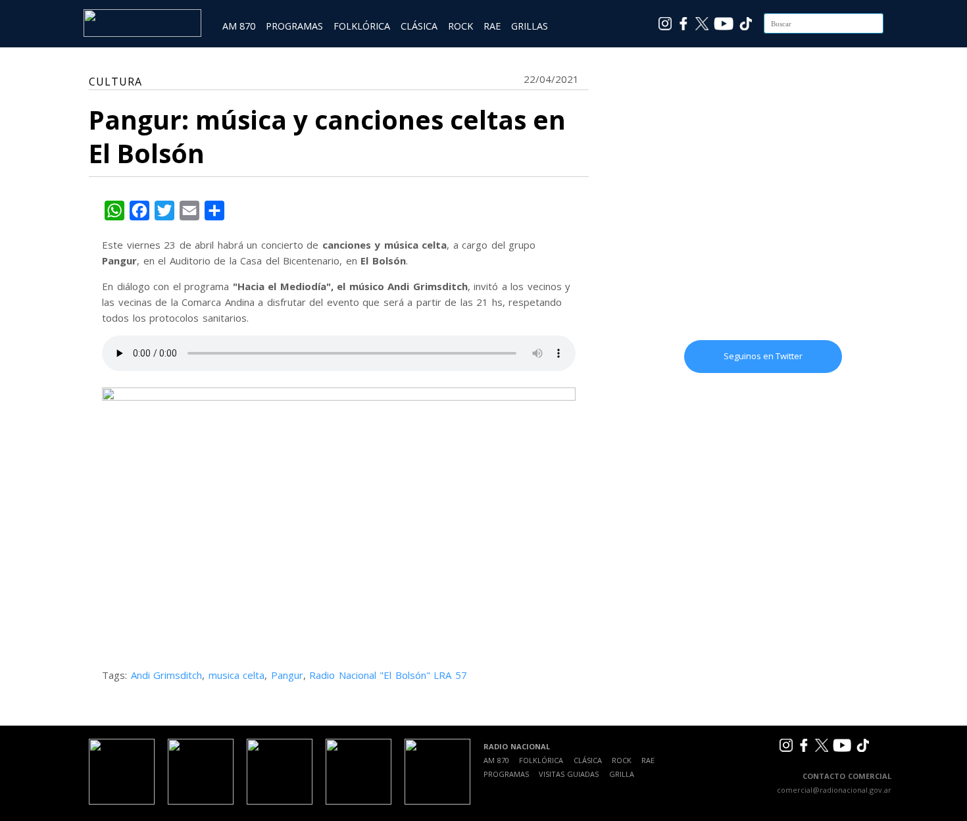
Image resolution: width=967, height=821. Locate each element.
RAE (492, 26)
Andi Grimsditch (167, 675)
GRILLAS (529, 26)
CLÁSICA (419, 26)
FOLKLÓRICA (362, 26)
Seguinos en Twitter (763, 356)
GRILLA (621, 774)
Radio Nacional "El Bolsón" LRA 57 (388, 675)
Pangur (287, 675)
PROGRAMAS (294, 26)
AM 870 (238, 26)
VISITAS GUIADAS (569, 774)
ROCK (460, 26)
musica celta (237, 675)
